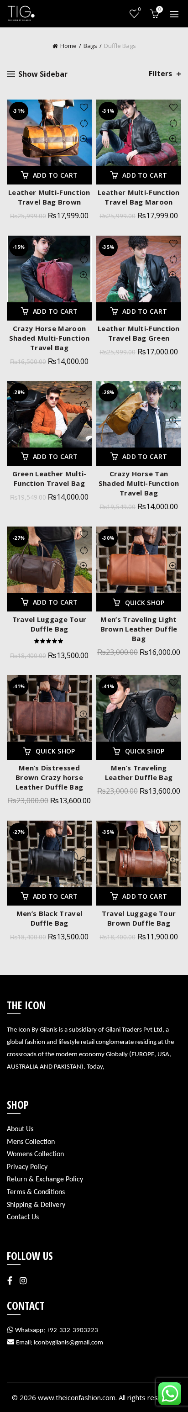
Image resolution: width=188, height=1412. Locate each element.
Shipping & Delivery (36, 1205)
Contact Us (23, 1217)
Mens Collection (31, 1142)
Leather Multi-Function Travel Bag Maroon (139, 197)
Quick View (84, 140)
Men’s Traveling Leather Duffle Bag (138, 772)
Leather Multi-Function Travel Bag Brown (49, 197)
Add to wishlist (84, 108)
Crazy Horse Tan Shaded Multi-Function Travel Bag (139, 483)
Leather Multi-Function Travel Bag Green (139, 333)
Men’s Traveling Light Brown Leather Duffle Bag (139, 629)
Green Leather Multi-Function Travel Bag (49, 478)
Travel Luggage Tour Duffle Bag (49, 624)
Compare (84, 124)
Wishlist (139, 9)
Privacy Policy (27, 1167)
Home (68, 46)
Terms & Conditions (36, 1192)
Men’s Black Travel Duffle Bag (49, 918)
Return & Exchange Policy (45, 1179)
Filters (160, 73)
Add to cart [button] (55, 175)
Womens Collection (35, 1154)
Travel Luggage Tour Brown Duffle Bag (139, 918)
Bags (90, 46)
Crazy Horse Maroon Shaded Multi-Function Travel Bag (49, 338)
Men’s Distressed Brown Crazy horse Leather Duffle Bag (49, 777)
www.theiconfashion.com (76, 1397)
